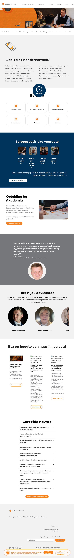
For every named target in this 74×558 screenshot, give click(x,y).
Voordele (35, 32)
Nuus (61, 32)
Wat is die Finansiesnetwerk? (11, 32)
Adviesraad (53, 32)
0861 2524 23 (54, 531)
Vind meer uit (33, 553)
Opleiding (43, 32)
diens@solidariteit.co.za (51, 529)
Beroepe (26, 32)
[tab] (37, 428)
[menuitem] (29, 4)
